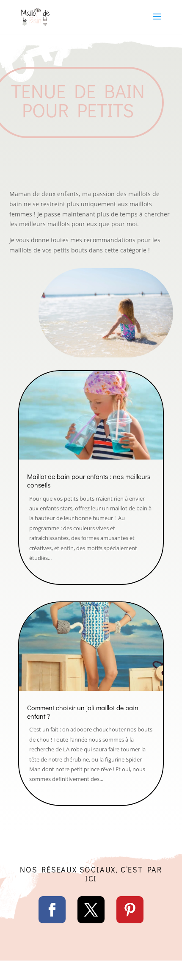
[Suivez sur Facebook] (52, 909)
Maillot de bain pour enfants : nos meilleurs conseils (88, 480)
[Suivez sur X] (91, 909)
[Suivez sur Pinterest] (129, 909)
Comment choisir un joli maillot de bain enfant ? (82, 711)
